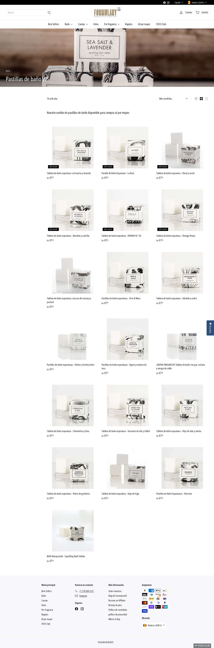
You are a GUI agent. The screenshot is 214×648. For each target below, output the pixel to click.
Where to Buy (114, 619)
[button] (202, 645)
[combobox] (29, 12)
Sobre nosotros (114, 591)
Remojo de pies (115, 605)
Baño (67, 24)
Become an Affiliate (116, 600)
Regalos (128, 24)
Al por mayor (144, 24)
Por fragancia (110, 24)
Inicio (8, 70)
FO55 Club (161, 24)
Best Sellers (53, 24)
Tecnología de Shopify (105, 642)
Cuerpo (81, 24)
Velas (95, 24)
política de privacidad (117, 614)
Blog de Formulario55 (117, 595)
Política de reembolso (117, 609)
